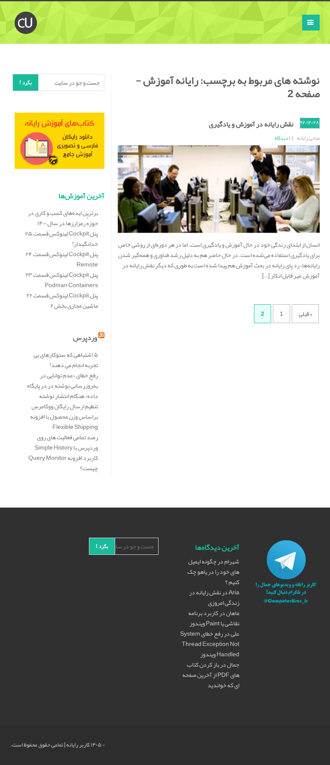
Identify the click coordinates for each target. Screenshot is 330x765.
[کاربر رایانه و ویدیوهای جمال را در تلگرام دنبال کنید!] (286, 573)
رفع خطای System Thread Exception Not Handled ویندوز (209, 643)
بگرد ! (25, 82)
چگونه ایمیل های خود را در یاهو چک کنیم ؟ (213, 571)
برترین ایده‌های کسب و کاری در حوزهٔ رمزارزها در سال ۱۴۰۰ (63, 218)
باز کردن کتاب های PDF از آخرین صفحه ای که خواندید (210, 674)
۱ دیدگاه (282, 138)
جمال (233, 664)
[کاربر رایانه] (25, 12)
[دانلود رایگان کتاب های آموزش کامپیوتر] (59, 143)
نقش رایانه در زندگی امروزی (214, 597)
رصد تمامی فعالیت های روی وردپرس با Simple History (66, 442)
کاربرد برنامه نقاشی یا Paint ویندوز (213, 618)
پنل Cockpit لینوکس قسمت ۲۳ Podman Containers (61, 280)
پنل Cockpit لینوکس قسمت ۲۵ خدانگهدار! (61, 238)
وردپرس (85, 337)
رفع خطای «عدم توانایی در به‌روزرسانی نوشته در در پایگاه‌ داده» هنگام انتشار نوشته (62, 385)
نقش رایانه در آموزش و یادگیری (251, 124)
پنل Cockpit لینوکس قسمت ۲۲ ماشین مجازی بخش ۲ (62, 300)
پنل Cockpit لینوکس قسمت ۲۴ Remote (61, 259)
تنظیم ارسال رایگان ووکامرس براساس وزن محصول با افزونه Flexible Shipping (64, 416)
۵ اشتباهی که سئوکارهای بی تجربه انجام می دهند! (66, 360)
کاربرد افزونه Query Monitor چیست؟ (63, 463)
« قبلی (305, 314)
